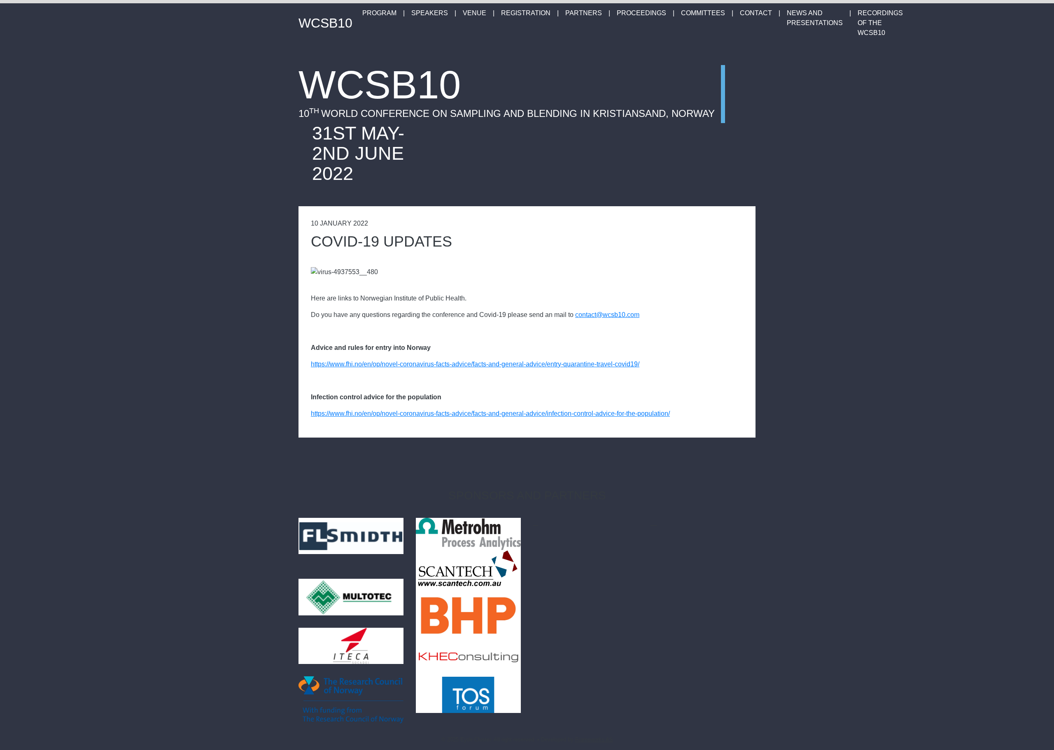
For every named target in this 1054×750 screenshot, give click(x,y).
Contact (756, 12)
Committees (703, 12)
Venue (474, 12)
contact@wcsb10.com (607, 314)
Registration (525, 12)
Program (379, 12)
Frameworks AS (594, 739)
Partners (583, 12)
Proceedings (641, 12)
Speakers (429, 12)
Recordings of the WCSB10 (880, 22)
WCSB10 (325, 23)
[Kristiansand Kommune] (654, 522)
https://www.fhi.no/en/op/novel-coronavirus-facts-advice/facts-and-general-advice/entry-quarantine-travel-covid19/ (475, 364)
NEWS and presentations (815, 17)
